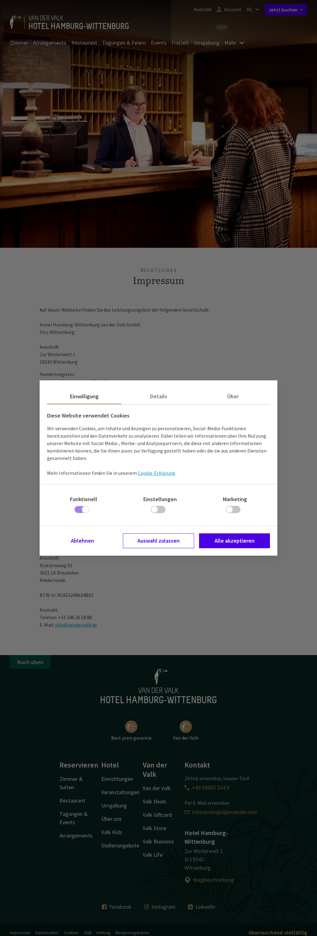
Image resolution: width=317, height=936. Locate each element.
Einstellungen (160, 499)
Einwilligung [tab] (84, 396)
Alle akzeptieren (234, 540)
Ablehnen (82, 540)
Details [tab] (158, 396)
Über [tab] (233, 396)
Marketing (235, 499)
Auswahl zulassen (158, 540)
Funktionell (83, 499)
